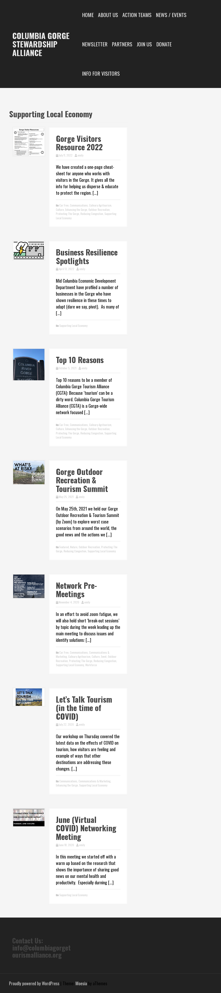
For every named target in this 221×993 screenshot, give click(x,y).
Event (104, 656)
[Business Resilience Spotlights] (28, 250)
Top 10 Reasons (80, 359)
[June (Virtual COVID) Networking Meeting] (28, 817)
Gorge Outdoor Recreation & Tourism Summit (82, 480)
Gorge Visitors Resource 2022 (79, 143)
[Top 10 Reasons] (28, 364)
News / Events (171, 15)
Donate (164, 44)
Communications (79, 205)
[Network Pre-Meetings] (28, 585)
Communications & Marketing (94, 781)
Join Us (144, 44)
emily (80, 155)
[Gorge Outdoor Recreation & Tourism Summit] (28, 471)
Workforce (91, 665)
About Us (108, 15)
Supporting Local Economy (73, 325)
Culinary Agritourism (100, 205)
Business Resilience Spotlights (87, 256)
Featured (64, 547)
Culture (60, 209)
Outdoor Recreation (99, 209)
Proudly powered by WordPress (34, 983)
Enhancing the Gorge (76, 209)
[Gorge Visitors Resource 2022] (28, 141)
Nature (73, 547)
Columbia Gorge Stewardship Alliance (40, 44)
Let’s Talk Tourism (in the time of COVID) (84, 707)
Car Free (64, 205)
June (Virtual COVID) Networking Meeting (86, 828)
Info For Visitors (101, 73)
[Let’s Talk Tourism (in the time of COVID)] (28, 696)
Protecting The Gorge (67, 213)
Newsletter (94, 44)
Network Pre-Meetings (76, 590)
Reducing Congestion (92, 213)
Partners (122, 44)
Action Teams (137, 15)
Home (88, 15)
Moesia (81, 983)
